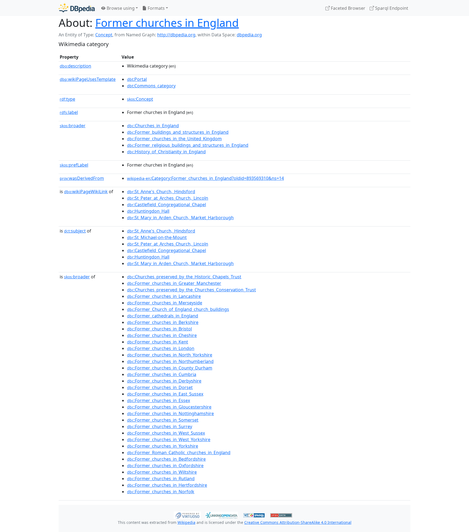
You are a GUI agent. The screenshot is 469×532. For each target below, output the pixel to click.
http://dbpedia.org (176, 35)
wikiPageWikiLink (86, 192)
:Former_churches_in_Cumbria (161, 374)
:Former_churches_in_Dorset (160, 387)
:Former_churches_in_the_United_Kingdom (174, 139)
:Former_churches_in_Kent (157, 342)
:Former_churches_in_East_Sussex (165, 394)
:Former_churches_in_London (160, 348)
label (69, 112)
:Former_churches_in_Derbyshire (164, 381)
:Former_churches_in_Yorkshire (162, 446)
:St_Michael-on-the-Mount (157, 237)
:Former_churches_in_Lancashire (164, 296)
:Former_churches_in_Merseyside (164, 303)
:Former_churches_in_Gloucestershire (169, 407)
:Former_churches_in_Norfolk (160, 492)
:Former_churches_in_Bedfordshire (166, 459)
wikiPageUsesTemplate (88, 79)
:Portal (137, 79)
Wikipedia (186, 522)
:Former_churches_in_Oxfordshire (165, 466)
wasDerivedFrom (82, 178)
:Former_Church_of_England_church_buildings (178, 309)
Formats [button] (156, 8)
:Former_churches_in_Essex (158, 400)
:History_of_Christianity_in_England (166, 152)
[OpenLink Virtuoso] (187, 515)
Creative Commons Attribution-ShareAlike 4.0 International (297, 522)
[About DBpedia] (77, 8)
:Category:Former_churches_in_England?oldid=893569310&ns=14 (205, 178)
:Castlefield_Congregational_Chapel (166, 205)
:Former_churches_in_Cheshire (162, 335)
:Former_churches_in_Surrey (159, 426)
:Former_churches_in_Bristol (159, 329)
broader (72, 126)
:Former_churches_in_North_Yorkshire (169, 355)
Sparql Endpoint (391, 8)
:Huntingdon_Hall (148, 211)
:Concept (140, 99)
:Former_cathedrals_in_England (162, 316)
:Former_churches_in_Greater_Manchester (174, 283)
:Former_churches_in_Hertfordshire (167, 485)
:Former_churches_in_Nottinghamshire (170, 413)
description (75, 66)
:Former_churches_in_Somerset (162, 420)
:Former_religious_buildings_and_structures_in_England (187, 145)
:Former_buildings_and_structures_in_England (178, 132)
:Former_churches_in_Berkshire (162, 322)
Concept (103, 35)
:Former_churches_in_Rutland (161, 479)
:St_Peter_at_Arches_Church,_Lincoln (167, 198)
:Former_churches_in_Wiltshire (162, 472)
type (67, 99)
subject (75, 231)
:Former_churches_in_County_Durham (169, 368)
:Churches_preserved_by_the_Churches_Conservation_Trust (191, 290)
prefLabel (74, 165)
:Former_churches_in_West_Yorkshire (168, 439)
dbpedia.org (249, 35)
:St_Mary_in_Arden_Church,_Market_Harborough (180, 218)
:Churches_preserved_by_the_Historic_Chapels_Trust (184, 277)
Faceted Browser (347, 8)
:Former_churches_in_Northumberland (170, 361)
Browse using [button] (120, 8)
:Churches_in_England (153, 126)
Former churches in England (167, 22)
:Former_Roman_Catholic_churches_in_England (178, 452)
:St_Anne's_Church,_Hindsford (161, 192)
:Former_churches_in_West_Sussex (166, 433)
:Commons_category (151, 86)
